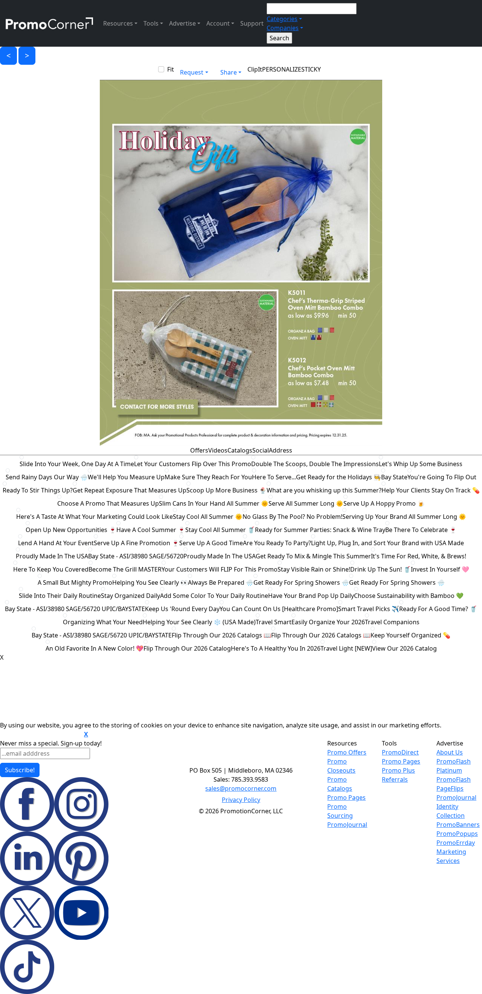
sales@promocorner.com (240, 788)
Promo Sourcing (340, 811)
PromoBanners (458, 824)
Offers (199, 450)
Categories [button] (282, 19)
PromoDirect (400, 752)
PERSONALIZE (281, 69)
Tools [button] (151, 23)
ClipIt (254, 69)
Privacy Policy (241, 800)
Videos (217, 450)
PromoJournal (347, 824)
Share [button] (228, 72)
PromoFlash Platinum (453, 765)
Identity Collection (450, 811)
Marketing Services (451, 856)
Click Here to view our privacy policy (41, 734)
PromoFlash (453, 779)
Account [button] (218, 23)
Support (252, 23)
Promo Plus (398, 770)
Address (280, 450)
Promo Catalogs (339, 784)
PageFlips (450, 788)
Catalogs (239, 450)
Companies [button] (283, 28)
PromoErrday (455, 842)
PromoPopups (457, 833)
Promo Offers (346, 752)
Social (260, 450)
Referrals (395, 779)
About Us (449, 752)
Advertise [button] (182, 23)
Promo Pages (346, 797)
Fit (170, 69)
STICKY (311, 69)
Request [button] (191, 72)
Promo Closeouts (341, 765)
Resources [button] (118, 23)
